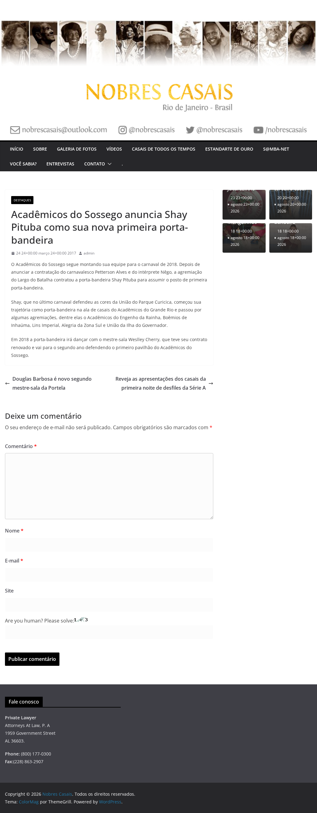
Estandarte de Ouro (229, 149)
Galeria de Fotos (77, 149)
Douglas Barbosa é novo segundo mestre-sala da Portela (52, 383)
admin (89, 253)
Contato (94, 164)
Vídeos (114, 149)
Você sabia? (23, 164)
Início (16, 149)
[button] (108, 164)
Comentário (21, 446)
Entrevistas (60, 164)
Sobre (40, 149)
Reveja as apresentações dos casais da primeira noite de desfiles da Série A (160, 383)
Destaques (22, 200)
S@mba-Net (276, 149)
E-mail (14, 560)
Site (9, 590)
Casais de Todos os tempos (163, 149)
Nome (14, 530)
